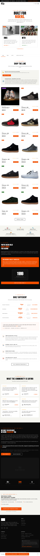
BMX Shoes (23, 520)
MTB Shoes (23, 521)
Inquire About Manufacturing (10, 508)
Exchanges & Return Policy (25, 536)
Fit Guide (3, 554)
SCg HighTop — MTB (25, 211)
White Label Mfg (3, 538)
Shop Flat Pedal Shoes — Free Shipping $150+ (17, 554)
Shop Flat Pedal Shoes (19, 282)
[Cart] (35, 3)
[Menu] (38, 3)
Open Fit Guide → (6, 75)
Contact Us (23, 538)
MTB (12, 55)
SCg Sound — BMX (25, 107)
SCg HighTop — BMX (6, 159)
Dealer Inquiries (17, 454)
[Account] (34, 3)
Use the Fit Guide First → (27, 546)
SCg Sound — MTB (5, 185)
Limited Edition (19, 55)
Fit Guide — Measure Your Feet (26, 533)
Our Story (2, 533)
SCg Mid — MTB (5, 211)
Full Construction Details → (20, 364)
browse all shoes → (20, 48)
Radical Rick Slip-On (5, 107)
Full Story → (6, 454)
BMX (8, 55)
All (3, 55)
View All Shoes (20, 219)
